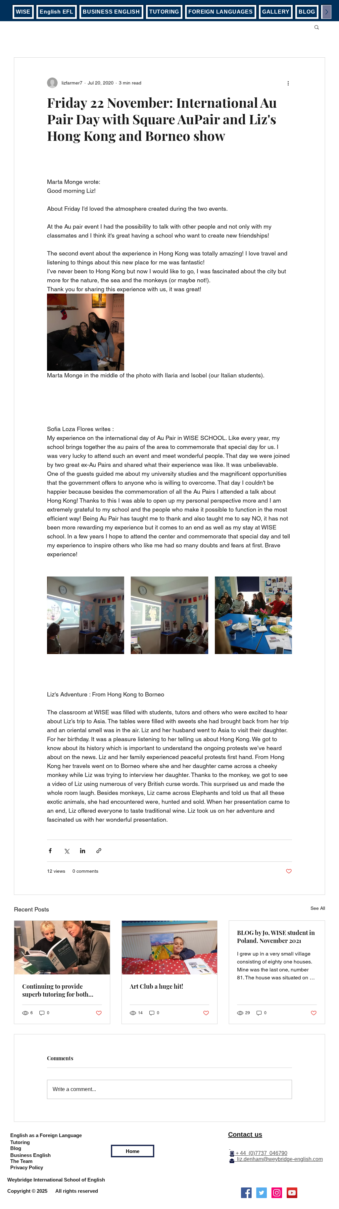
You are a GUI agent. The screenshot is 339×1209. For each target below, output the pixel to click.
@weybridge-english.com (293, 1159)
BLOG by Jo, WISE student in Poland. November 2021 (276, 937)
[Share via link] (99, 851)
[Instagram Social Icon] (276, 1192)
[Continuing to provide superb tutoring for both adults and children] (62, 947)
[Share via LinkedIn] (82, 851)
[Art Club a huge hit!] (170, 947)
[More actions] (288, 83)
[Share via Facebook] (50, 851)
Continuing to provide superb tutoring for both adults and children (55, 990)
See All (318, 908)
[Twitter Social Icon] (261, 1192)
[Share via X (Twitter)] (66, 851)
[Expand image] (85, 332)
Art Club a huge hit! (156, 986)
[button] (317, 26)
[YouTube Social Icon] (292, 1192)
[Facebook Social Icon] (246, 1192)
